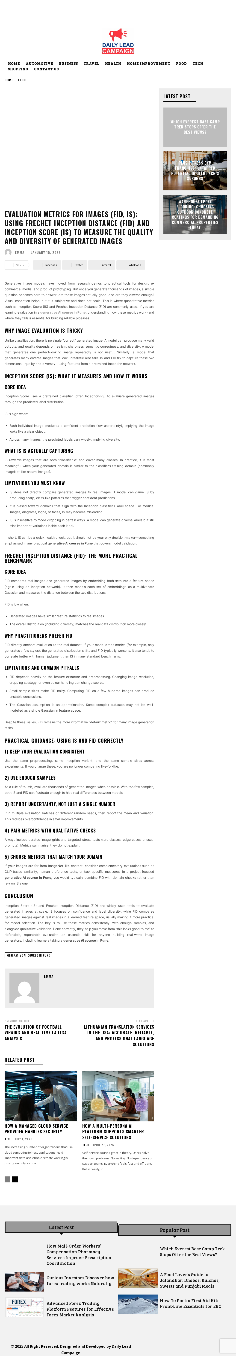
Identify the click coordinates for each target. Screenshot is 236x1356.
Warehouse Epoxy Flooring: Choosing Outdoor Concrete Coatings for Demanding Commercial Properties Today (195, 214)
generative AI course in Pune (28, 955)
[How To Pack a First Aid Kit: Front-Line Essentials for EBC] (138, 1304)
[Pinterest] (184, 1350)
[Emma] (9, 252)
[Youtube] (215, 1350)
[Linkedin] (174, 1350)
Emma (19, 252)
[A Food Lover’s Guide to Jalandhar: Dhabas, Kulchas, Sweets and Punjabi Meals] (138, 1278)
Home (9, 79)
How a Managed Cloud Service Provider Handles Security (36, 1129)
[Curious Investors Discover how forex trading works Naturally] (24, 1282)
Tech (22, 79)
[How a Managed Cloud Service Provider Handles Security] (41, 1096)
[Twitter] (195, 1350)
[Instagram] (163, 1350)
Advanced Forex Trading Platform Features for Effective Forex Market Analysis (80, 1309)
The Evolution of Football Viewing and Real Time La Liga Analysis (36, 1032)
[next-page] (15, 1179)
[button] (225, 63)
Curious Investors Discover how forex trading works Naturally (80, 1280)
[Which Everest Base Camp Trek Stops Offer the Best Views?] (138, 1253)
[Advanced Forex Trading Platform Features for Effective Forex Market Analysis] (24, 1307)
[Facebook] (153, 1350)
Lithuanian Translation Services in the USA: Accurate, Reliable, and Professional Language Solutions (119, 1035)
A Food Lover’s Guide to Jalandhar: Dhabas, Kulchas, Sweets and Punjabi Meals (190, 1280)
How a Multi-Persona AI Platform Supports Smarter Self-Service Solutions (113, 1131)
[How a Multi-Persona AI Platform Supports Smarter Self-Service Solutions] (118, 1096)
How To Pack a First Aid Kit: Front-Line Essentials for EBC (190, 1303)
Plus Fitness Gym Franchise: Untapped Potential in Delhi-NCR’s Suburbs (195, 170)
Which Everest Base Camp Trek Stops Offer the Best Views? (195, 127)
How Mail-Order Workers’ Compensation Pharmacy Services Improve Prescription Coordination (79, 1254)
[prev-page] (7, 1179)
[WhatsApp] (205, 1350)
